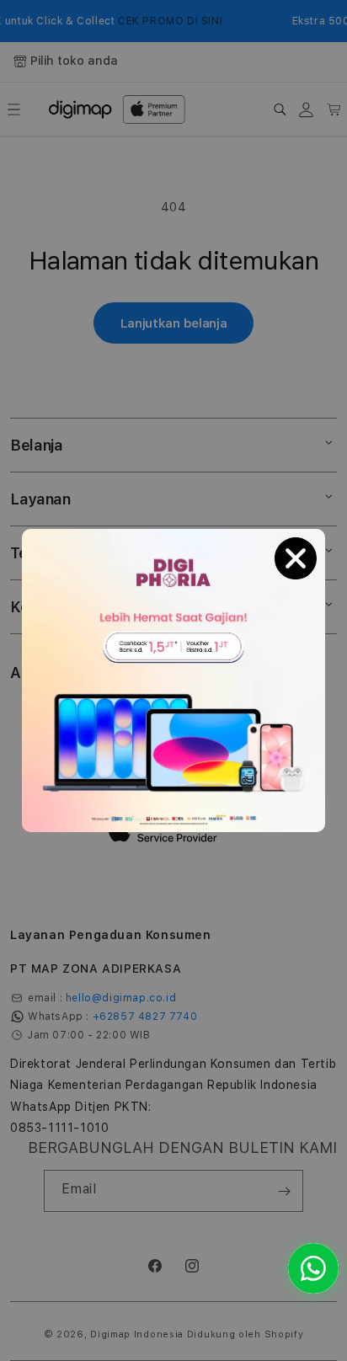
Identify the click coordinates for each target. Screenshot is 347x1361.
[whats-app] (313, 1268)
